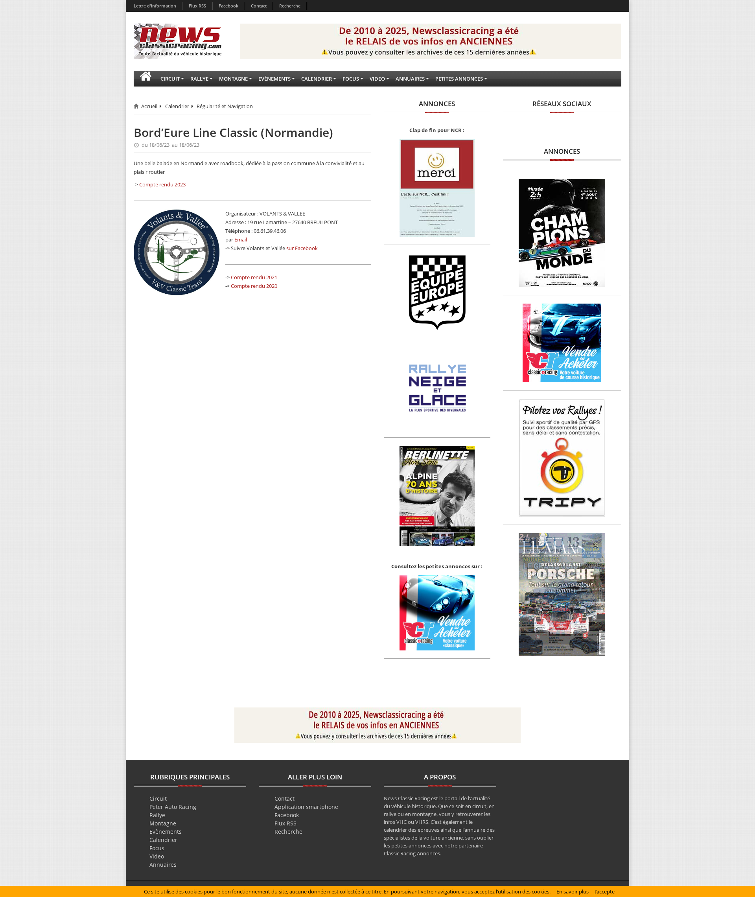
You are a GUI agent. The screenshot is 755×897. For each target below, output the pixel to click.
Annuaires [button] (410, 78)
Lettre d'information (155, 6)
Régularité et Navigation (225, 106)
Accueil (149, 106)
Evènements (165, 831)
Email (240, 239)
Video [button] (377, 78)
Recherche (289, 6)
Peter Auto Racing (172, 806)
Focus (156, 848)
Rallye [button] (199, 78)
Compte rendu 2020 (254, 285)
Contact (259, 6)
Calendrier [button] (316, 78)
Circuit (158, 798)
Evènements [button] (274, 78)
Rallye (157, 815)
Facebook (228, 6)
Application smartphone (306, 806)
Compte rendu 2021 (254, 277)
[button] (145, 79)
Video (156, 856)
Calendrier (177, 106)
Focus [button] (351, 78)
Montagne (162, 823)
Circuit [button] (170, 78)
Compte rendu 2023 (162, 184)
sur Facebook (302, 248)
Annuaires (163, 864)
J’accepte (605, 891)
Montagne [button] (233, 78)
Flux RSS (197, 6)
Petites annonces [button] (459, 78)
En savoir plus (572, 891)
